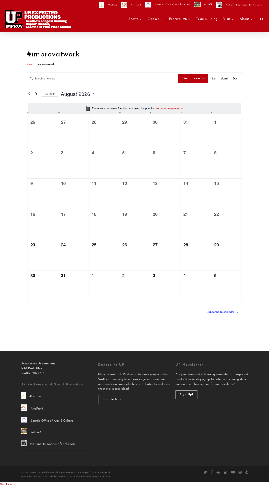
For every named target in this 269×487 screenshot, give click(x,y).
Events (31, 64)
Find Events (193, 78)
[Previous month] (29, 94)
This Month (49, 93)
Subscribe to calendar (220, 312)
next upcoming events (169, 108)
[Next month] (36, 94)
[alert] (134, 108)
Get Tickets (7, 484)
